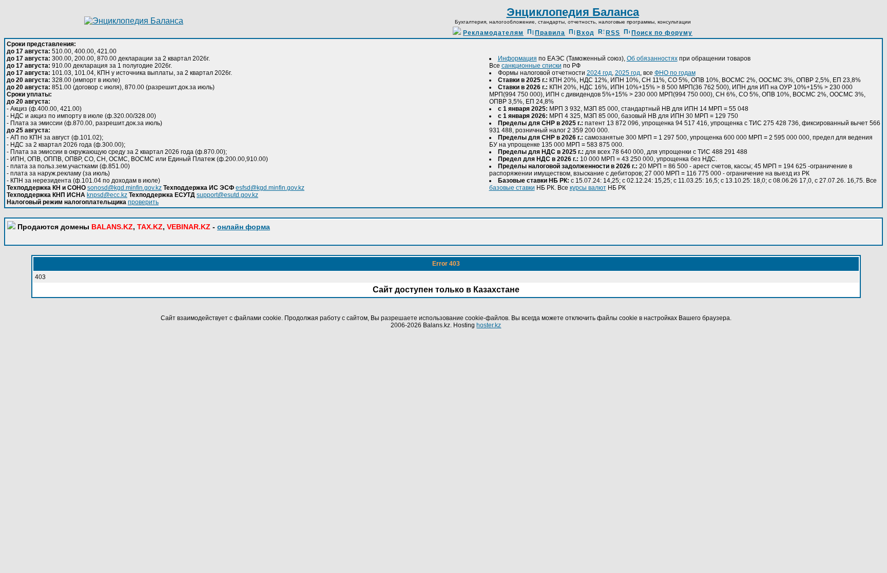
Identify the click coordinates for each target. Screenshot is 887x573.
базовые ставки (512, 187)
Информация (517, 58)
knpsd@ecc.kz (107, 195)
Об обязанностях (652, 58)
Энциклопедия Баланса (573, 12)
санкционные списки (532, 65)
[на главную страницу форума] (133, 20)
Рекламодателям (493, 32)
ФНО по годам (675, 72)
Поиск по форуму (661, 32)
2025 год (627, 72)
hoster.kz (488, 325)
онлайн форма (243, 227)
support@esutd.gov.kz (227, 195)
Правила (550, 32)
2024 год (599, 72)
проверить (143, 202)
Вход (585, 32)
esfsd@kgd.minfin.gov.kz (270, 187)
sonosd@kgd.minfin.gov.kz (124, 187)
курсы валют (588, 187)
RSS (613, 32)
